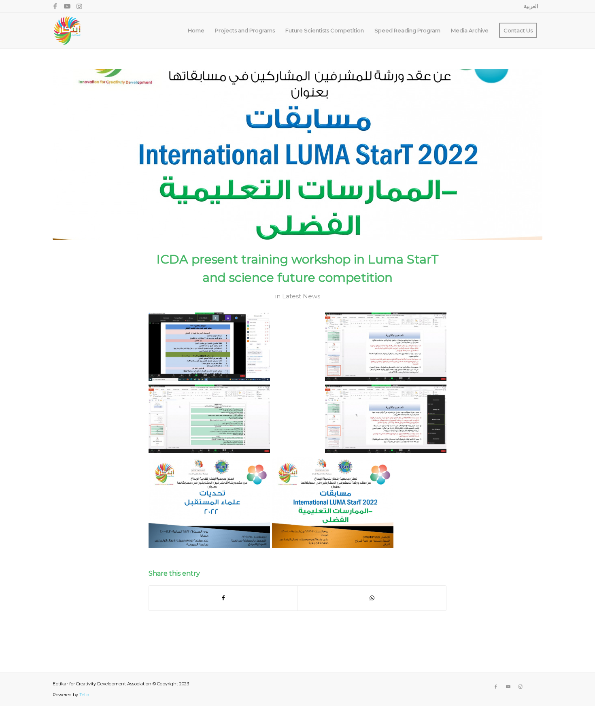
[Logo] (67, 30)
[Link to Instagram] (79, 6)
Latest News (301, 296)
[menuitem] (529, 6)
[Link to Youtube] (67, 6)
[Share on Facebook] (223, 598)
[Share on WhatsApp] (372, 598)
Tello (84, 694)
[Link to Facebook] (55, 6)
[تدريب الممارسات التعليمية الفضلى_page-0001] (297, 154)
